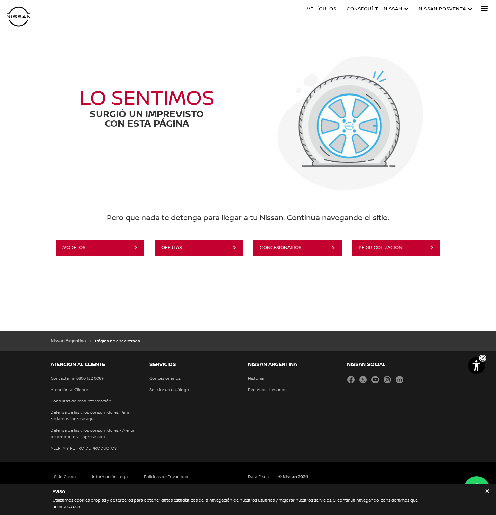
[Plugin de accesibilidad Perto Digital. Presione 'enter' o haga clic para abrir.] (476, 365)
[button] (484, 8)
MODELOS (73, 247)
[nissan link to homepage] (18, 17)
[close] (487, 492)
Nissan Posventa (442, 9)
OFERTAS (171, 247)
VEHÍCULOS (321, 9)
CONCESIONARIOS (280, 247)
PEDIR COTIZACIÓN (380, 247)
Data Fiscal (259, 476)
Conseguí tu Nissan (374, 9)
